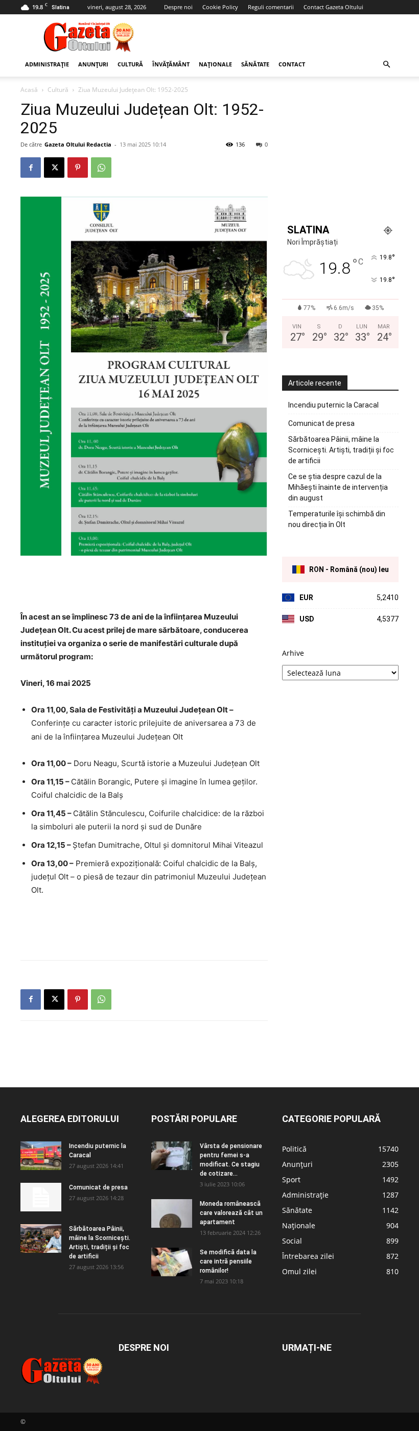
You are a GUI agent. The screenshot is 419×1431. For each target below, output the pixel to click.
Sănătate (255, 64)
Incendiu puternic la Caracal (333, 405)
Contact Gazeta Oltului (333, 7)
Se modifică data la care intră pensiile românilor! (228, 1261)
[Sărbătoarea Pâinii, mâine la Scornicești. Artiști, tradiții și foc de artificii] (40, 1238)
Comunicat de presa (321, 423)
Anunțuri (93, 64)
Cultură (130, 64)
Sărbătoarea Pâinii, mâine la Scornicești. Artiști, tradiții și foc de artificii (341, 450)
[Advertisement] (278, 36)
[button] (386, 64)
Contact (291, 64)
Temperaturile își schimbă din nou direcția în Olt (336, 519)
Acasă (29, 89)
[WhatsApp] (101, 167)
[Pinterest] (77, 167)
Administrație (47, 64)
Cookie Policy (220, 7)
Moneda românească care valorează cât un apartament (231, 1213)
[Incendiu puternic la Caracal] (40, 1155)
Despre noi (178, 7)
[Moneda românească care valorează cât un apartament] (171, 1213)
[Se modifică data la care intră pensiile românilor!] (171, 1262)
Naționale (215, 64)
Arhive (293, 653)
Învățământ (171, 64)
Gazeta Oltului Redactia (77, 144)
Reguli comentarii (271, 7)
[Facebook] (30, 167)
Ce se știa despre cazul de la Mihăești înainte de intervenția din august (338, 487)
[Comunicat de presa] (40, 1197)
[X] (54, 167)
